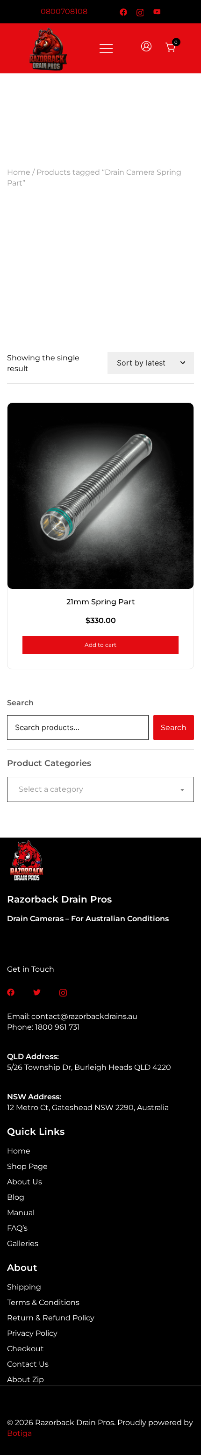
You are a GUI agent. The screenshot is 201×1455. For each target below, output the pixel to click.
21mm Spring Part (100, 601)
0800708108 (64, 11)
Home (18, 172)
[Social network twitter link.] (37, 991)
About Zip (25, 1379)
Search (20, 702)
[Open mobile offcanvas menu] (106, 48)
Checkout (25, 1348)
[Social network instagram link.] (140, 11)
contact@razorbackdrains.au (84, 1016)
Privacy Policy (32, 1333)
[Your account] (147, 48)
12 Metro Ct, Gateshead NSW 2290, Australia (88, 1107)
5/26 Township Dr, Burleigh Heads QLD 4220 (89, 1067)
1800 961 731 (57, 1027)
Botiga (19, 1433)
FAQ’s (17, 1228)
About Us (24, 1181)
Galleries (22, 1243)
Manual (21, 1212)
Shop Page (27, 1166)
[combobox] (100, 789)
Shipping (24, 1287)
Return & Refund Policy (50, 1317)
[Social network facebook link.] (123, 11)
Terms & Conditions (43, 1302)
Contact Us (28, 1364)
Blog (15, 1197)
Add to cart (100, 644)
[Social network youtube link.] (157, 11)
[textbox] (100, 789)
